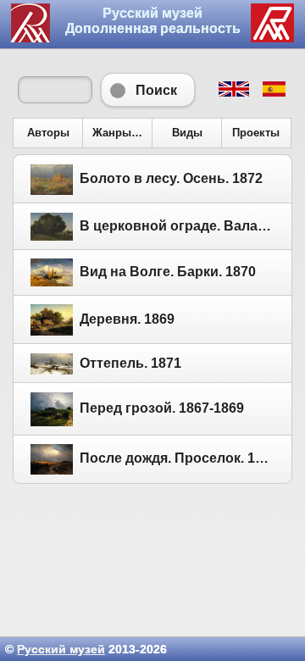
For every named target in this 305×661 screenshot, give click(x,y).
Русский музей (61, 649)
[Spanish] (273, 92)
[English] (233, 92)
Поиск (148, 90)
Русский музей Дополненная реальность (153, 21)
